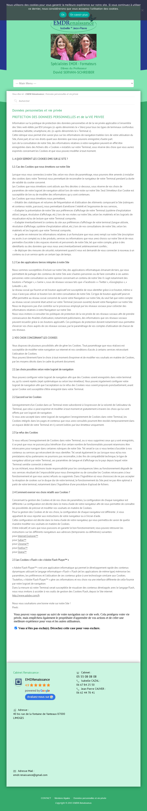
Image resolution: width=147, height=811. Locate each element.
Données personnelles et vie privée (90, 798)
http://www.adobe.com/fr (25, 595)
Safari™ (22, 540)
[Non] (142, 10)
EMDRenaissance (37, 679)
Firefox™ (23, 548)
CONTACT (46, 798)
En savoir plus (79, 14)
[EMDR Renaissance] (74, 73)
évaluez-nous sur (38, 697)
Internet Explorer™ (28, 536)
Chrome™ (23, 544)
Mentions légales (62, 798)
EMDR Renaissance (34, 94)
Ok (63, 14)
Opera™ (22, 552)
